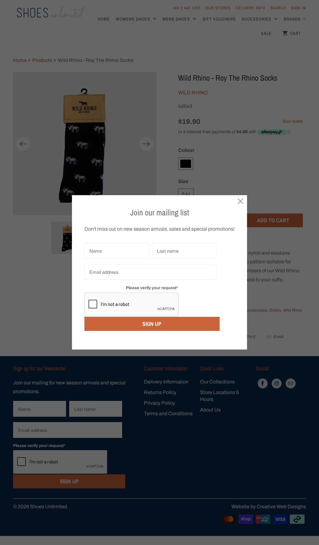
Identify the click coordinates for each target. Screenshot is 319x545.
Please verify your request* (152, 288)
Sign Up (151, 324)
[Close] (240, 201)
